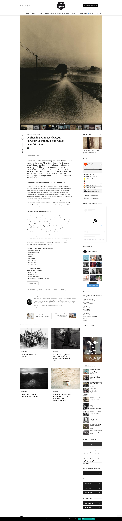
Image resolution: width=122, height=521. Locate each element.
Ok (79, 518)
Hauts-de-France (88, 307)
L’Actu (33, 13)
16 (92, 456)
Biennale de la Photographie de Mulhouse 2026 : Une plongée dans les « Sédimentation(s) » (62, 397)
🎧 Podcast (60, 13)
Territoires (62, 289)
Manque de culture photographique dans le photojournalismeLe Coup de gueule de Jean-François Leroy (92, 391)
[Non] (120, 519)
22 (90, 458)
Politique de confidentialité (88, 518)
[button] (101, 17)
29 (90, 461)
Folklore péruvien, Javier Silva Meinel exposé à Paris (29, 395)
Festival (40, 289)
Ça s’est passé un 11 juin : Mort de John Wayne (95, 412)
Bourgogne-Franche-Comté (90, 300)
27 (84, 461)
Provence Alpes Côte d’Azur (90, 316)
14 (87, 456)
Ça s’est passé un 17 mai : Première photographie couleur (95, 426)
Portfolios (53, 13)
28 (87, 461)
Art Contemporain (31, 289)
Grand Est (86, 306)
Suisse (85, 320)
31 (95, 461)
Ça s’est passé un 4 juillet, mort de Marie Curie (95, 398)
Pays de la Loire (88, 314)
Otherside (66, 13)
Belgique (86, 318)
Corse (85, 305)
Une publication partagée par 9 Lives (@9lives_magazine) (97, 239)
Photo (38, 134)
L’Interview (40, 13)
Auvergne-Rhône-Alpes (89, 299)
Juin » (87, 463)
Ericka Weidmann (33, 147)
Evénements (29, 134)
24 (95, 458)
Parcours (55, 289)
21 (87, 458)
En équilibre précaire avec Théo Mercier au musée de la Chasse (43, 315)
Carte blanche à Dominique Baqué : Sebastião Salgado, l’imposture (96, 384)
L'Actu (34, 134)
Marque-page (33, 283)
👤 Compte (90, 13)
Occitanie (86, 313)
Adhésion (80, 13)
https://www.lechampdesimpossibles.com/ (38, 278)
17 (95, 456)
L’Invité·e (28, 13)
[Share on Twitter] (22, 139)
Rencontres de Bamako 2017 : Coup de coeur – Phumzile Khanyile (95, 371)
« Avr (84, 463)
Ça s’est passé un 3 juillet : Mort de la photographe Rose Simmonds (91, 152)
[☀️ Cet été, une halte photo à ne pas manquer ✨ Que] (99, 258)
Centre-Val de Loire (88, 303)
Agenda (73, 13)
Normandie (47, 289)
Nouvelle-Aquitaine (88, 312)
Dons (85, 13)
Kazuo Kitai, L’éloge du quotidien (28, 355)
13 (84, 456)
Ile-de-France (87, 309)
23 (92, 458)
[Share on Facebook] (22, 135)
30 (92, 461)
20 (84, 458)
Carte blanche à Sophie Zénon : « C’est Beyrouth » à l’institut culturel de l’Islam (60, 315)
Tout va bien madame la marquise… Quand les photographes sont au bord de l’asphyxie (95, 406)
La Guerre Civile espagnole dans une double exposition (96, 431)
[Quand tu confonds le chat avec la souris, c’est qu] (93, 258)
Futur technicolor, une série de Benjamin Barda (96, 418)
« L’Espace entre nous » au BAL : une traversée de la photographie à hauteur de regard (61, 357)
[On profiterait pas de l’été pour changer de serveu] (86, 258)
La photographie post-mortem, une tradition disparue (95, 377)
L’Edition (46, 13)
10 (95, 453)
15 (90, 456)
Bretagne (86, 302)
